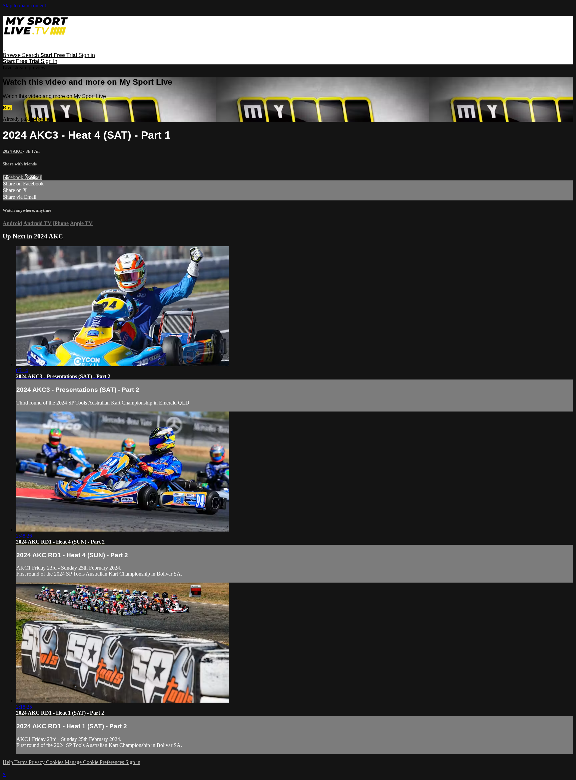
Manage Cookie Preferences (95, 762)
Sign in (86, 55)
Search (31, 55)
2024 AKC (13, 151)
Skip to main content (24, 5)
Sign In (49, 61)
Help (8, 762)
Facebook (14, 177)
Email (36, 177)
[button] (6, 49)
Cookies (55, 762)
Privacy (37, 762)
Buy (7, 107)
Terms (21, 762)
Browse (12, 55)
